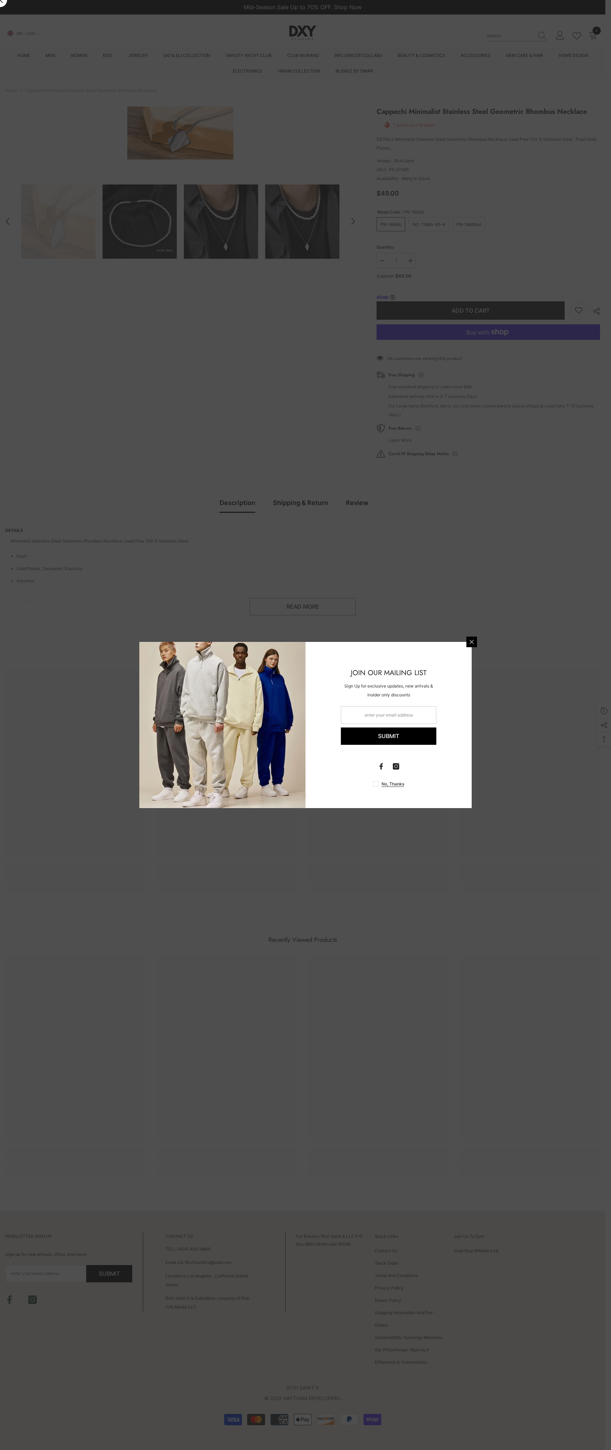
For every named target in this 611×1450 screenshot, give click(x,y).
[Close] (471, 642)
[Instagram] (396, 766)
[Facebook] (381, 766)
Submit (388, 736)
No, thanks (393, 784)
